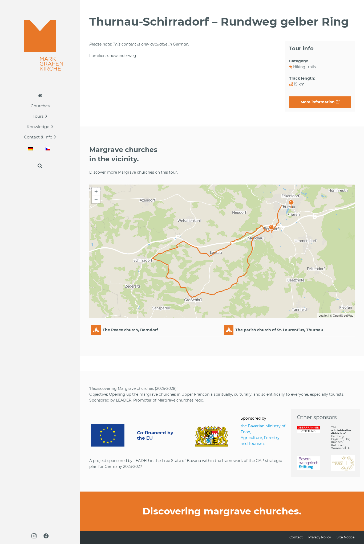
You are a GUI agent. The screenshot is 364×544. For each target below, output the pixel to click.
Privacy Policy (319, 537)
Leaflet (323, 315)
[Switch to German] (31, 149)
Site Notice (346, 537)
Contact (296, 537)
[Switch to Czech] (49, 149)
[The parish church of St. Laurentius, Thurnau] (291, 201)
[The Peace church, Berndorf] (271, 226)
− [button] (96, 199)
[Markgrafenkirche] (40, 45)
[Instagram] (34, 536)
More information (318, 102)
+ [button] (96, 191)
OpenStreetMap (343, 315)
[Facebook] (46, 536)
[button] (46, 116)
